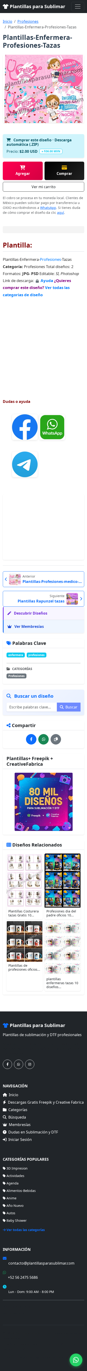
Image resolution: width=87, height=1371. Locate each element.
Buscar (70, 707)
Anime (11, 1198)
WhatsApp (48, 207)
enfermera (15, 655)
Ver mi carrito (44, 186)
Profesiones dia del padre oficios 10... (61, 913)
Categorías (17, 1109)
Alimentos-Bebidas (21, 1190)
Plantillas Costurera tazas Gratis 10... (23, 913)
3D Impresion (17, 1168)
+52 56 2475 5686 (23, 1277)
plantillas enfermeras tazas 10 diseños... (62, 983)
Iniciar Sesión (20, 1139)
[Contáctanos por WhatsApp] (18, 1064)
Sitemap (64, 1357)
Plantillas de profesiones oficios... (24, 967)
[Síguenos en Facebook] (7, 1064)
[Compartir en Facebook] (31, 739)
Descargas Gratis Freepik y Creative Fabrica (46, 1102)
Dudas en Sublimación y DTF (33, 1132)
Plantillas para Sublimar (37, 6)
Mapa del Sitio (14, 1313)
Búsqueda (17, 1117)
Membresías (20, 1124)
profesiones (36, 655)
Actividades (15, 1176)
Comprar (64, 173)
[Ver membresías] (43, 802)
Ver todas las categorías (25, 1230)
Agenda (12, 1183)
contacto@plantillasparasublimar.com (41, 1263)
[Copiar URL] (56, 739)
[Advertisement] (43, 343)
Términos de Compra (19, 1306)
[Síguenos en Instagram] (29, 1064)
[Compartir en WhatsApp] (43, 739)
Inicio (7, 21)
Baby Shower (16, 1220)
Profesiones (28, 21)
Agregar (23, 173)
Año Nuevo (14, 1205)
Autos (10, 1213)
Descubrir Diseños (30, 613)
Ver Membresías (28, 626)
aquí (60, 212)
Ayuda (47, 280)
